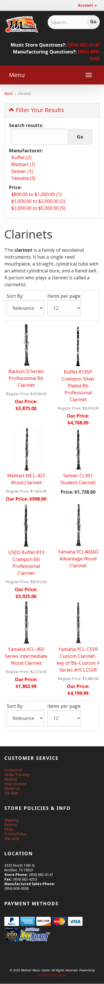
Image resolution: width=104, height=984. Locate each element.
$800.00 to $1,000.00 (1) (36, 194)
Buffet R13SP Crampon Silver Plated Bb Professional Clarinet (78, 386)
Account (86, 5)
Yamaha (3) (23, 178)
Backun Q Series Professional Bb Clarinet (26, 378)
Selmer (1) (22, 171)
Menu (17, 75)
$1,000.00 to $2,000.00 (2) (38, 201)
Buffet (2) (21, 157)
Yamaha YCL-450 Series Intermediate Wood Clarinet (26, 656)
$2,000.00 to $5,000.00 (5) (38, 208)
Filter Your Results (39, 110)
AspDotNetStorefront (52, 975)
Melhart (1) (23, 164)
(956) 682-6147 (83, 45)
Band (8, 93)
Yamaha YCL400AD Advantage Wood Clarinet (78, 559)
